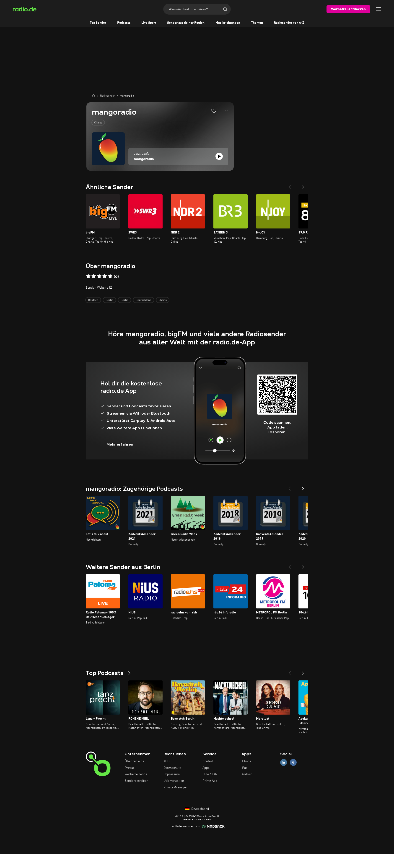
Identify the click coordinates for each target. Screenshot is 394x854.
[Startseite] (93, 95)
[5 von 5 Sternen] (110, 276)
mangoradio (144, 159)
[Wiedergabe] (219, 156)
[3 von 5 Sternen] (99, 276)
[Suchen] (225, 9)
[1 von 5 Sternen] (88, 276)
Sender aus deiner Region (186, 22)
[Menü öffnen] (378, 9)
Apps (206, 767)
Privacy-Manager (175, 787)
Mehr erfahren (119, 444)
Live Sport (148, 22)
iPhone (246, 761)
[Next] (302, 185)
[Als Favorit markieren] (214, 110)
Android (246, 774)
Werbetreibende (136, 774)
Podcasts (123, 22)
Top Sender (98, 22)
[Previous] (289, 185)
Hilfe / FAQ (209, 774)
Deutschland (143, 300)
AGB (166, 761)
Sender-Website (97, 287)
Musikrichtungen (227, 22)
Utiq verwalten (173, 780)
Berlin (109, 300)
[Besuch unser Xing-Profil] (293, 762)
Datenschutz (172, 767)
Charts (98, 122)
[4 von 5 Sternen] (104, 276)
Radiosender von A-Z (289, 22)
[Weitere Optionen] (225, 111)
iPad (244, 767)
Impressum (171, 774)
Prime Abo (209, 780)
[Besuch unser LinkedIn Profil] (283, 762)
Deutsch (93, 300)
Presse (130, 767)
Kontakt (207, 761)
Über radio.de (134, 761)
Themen (257, 22)
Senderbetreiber (136, 780)
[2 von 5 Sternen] (93, 276)
